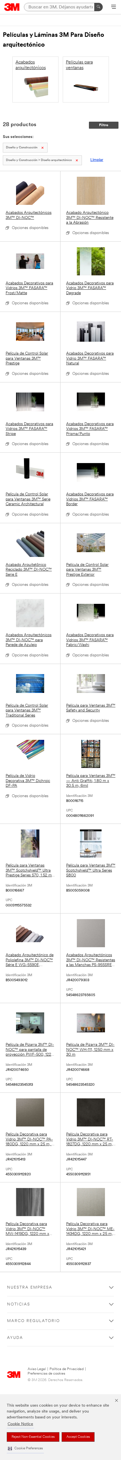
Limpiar (96, 160)
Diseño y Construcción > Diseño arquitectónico (39, 160)
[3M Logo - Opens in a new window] (12, 7)
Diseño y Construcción (21, 147)
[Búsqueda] (98, 7)
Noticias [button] (18, 1304)
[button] (25, 1448)
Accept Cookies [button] (78, 1437)
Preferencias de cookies (46, 1373)
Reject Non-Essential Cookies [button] (33, 1437)
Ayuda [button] (15, 1338)
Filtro (103, 125)
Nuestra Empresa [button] (29, 1288)
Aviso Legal (37, 1369)
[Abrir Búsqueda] (113, 7)
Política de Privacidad (67, 1369)
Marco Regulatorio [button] (33, 1321)
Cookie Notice (20, 1424)
